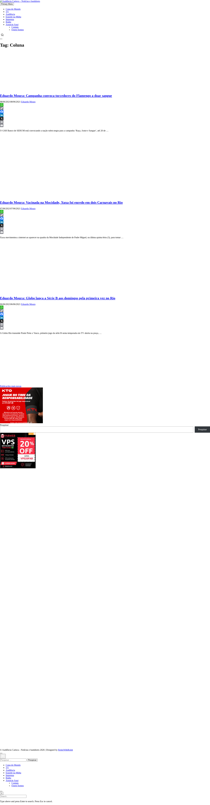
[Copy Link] (105, 108)
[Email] (105, 125)
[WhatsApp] (105, 105)
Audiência (10, 14)
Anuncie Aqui (12, 24)
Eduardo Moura (28, 102)
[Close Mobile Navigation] (1, 38)
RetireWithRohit (65, 750)
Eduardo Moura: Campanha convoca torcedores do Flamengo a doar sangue (56, 96)
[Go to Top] (1, 791)
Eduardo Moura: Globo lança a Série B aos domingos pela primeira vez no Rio (57, 298)
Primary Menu (7, 4)
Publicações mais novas (10, 386)
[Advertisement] (105, 71)
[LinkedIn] (105, 115)
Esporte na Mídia (13, 17)
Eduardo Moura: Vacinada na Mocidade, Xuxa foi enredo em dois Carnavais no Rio (61, 202)
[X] (105, 118)
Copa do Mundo (13, 9)
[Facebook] (105, 111)
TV (7, 11)
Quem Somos (17, 29)
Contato (15, 27)
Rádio (8, 22)
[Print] (105, 122)
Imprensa (10, 19)
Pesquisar (4, 425)
